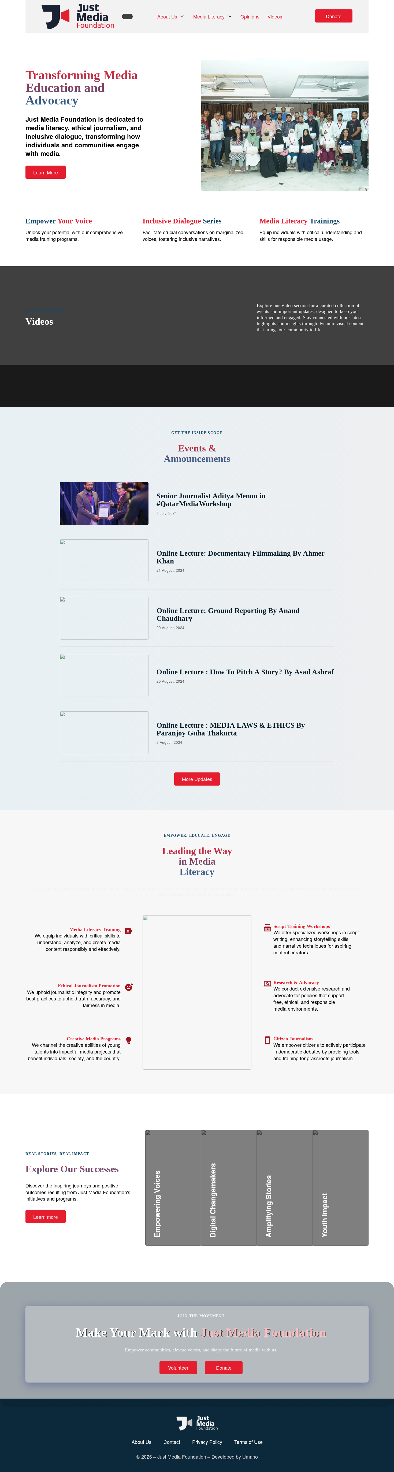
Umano (250, 1456)
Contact (171, 1442)
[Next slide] (232, 365)
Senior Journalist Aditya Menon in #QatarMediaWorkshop (211, 499)
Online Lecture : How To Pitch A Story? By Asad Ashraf (245, 672)
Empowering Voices (184, 1209)
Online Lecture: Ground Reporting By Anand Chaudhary (228, 614)
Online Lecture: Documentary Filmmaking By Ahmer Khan (241, 557)
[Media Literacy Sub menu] (230, 16)
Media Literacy (209, 16)
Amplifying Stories (294, 1203)
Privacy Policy (207, 1442)
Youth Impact (342, 1209)
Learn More (45, 172)
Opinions (249, 16)
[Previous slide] (216, 365)
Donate (333, 16)
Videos (274, 16)
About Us (167, 16)
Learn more (45, 1216)
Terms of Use (248, 1442)
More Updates (197, 778)
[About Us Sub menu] (182, 16)
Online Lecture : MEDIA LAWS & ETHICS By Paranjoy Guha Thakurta (231, 729)
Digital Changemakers (244, 1203)
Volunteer (178, 1367)
